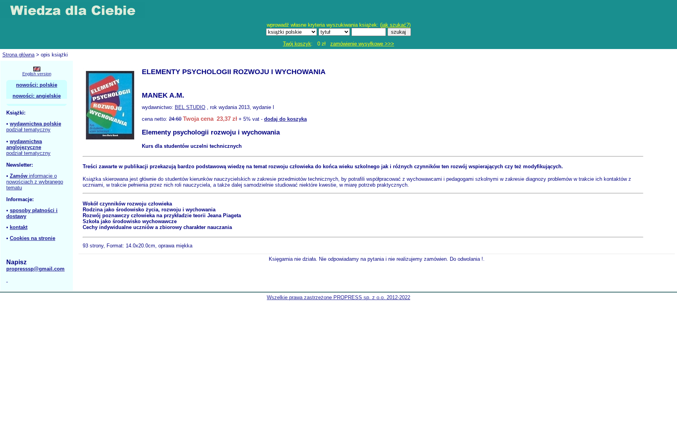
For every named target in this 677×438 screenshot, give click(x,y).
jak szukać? (395, 25)
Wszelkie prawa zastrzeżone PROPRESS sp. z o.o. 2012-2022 (338, 297)
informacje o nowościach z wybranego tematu (34, 182)
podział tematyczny (28, 130)
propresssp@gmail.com (35, 269)
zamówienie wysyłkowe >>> (362, 44)
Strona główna (18, 55)
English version (36, 73)
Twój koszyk (297, 44)
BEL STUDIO (190, 107)
